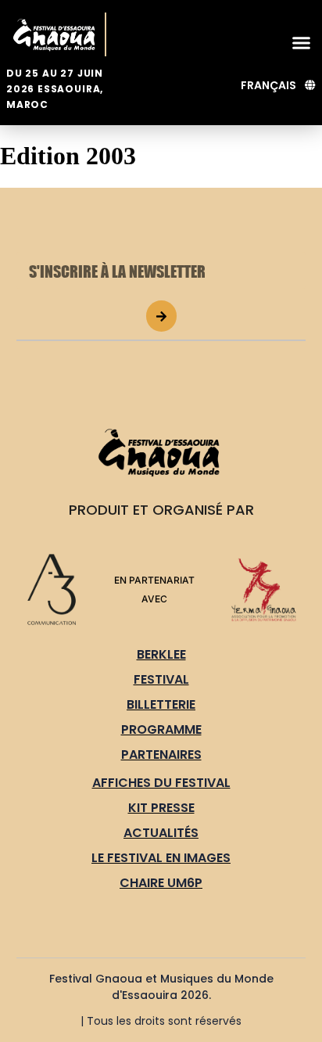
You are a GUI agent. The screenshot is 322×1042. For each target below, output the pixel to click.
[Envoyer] (161, 316)
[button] (302, 42)
